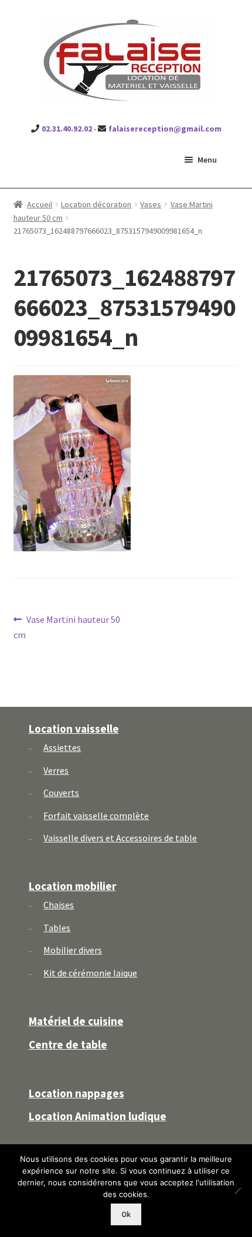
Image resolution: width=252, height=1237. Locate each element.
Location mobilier (72, 886)
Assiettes (62, 747)
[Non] (237, 1190)
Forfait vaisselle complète (96, 815)
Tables (56, 927)
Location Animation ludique (97, 1116)
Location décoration (96, 204)
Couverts (61, 792)
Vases (150, 204)
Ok (126, 1214)
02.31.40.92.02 (67, 128)
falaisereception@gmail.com (165, 128)
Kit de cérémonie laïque (90, 973)
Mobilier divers (72, 950)
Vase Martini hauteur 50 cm (67, 627)
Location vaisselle (74, 729)
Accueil (39, 204)
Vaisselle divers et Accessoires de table (120, 838)
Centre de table (68, 1044)
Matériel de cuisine (76, 1021)
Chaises (58, 905)
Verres (56, 770)
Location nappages (76, 1093)
